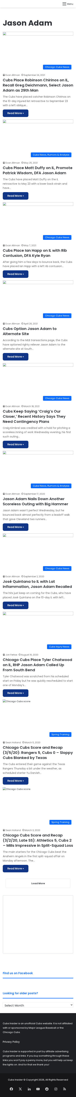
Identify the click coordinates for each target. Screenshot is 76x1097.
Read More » (15, 113)
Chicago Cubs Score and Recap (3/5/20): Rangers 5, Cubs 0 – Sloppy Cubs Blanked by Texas (38, 752)
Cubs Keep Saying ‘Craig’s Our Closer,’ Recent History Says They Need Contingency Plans (34, 416)
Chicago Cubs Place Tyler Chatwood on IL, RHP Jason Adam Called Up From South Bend (37, 665)
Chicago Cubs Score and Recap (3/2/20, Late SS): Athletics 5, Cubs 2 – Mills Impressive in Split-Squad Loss (38, 840)
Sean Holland (13, 742)
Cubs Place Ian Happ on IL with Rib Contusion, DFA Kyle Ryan (35, 253)
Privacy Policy (11, 1042)
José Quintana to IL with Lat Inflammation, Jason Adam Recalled (37, 584)
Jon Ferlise (11, 654)
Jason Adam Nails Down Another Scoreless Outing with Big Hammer (35, 501)
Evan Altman (13, 75)
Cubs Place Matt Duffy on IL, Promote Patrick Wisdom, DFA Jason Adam (37, 170)
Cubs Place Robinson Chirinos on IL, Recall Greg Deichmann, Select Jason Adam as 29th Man (38, 85)
